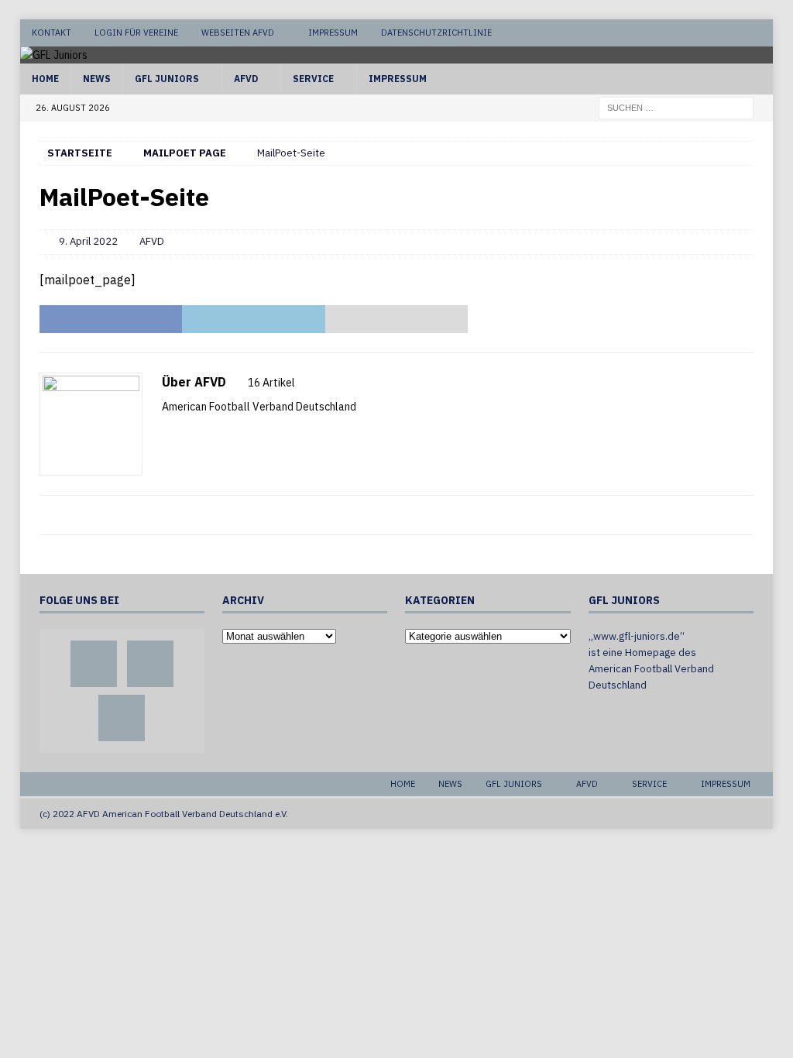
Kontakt (51, 32)
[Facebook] (700, 32)
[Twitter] (729, 32)
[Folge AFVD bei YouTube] (236, 434)
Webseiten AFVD (237, 32)
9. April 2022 (88, 241)
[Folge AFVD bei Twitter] (211, 434)
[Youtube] (759, 32)
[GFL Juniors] (54, 55)
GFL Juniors (167, 78)
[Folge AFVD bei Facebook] (186, 434)
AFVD (246, 78)
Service (313, 78)
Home (45, 78)
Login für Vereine (136, 32)
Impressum (333, 32)
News (97, 78)
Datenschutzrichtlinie (436, 32)
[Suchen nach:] (676, 107)
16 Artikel (271, 383)
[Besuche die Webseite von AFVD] (167, 434)
